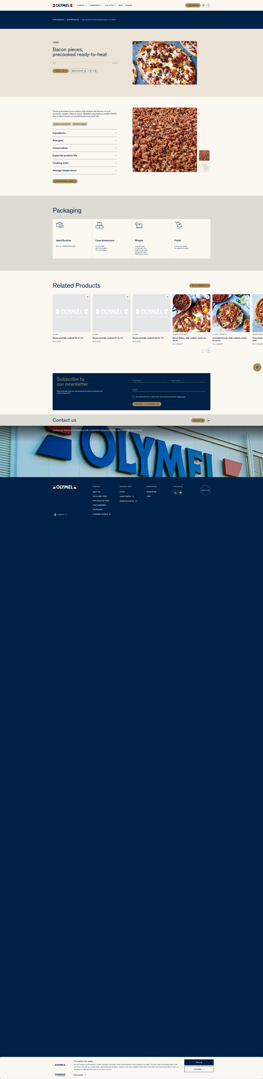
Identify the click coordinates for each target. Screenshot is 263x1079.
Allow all (199, 1062)
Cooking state (60, 163)
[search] (208, 5)
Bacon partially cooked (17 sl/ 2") (108, 338)
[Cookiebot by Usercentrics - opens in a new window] (60, 1075)
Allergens (58, 140)
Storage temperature (64, 170)
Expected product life (65, 155)
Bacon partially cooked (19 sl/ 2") (68, 338)
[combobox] (60, 515)
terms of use (181, 397)
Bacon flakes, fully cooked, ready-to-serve (189, 339)
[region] (131, 323)
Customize (198, 1069)
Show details (78, 1075)
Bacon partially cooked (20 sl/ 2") (148, 338)
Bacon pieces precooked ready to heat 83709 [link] (99, 20)
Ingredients (59, 133)
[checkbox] (134, 397)
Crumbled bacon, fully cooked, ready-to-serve (229, 339)
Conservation (60, 148)
